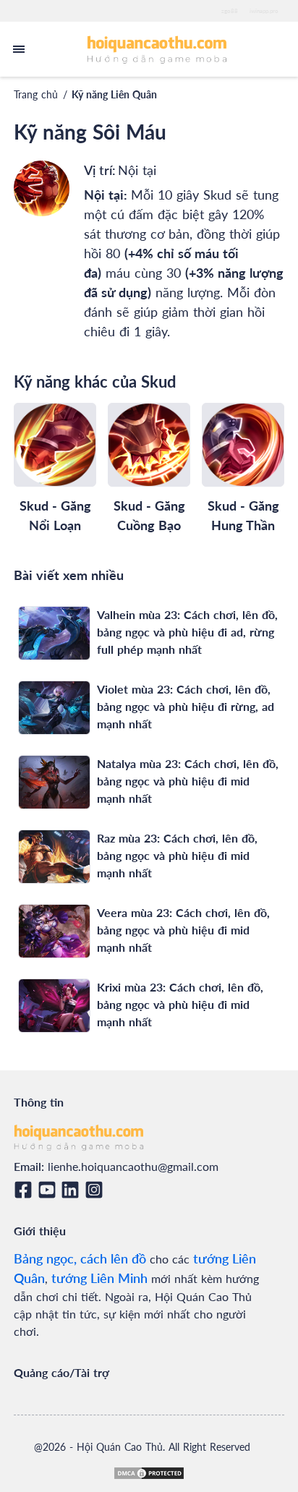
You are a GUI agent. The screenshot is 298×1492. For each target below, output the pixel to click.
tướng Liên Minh (99, 1278)
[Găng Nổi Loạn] (55, 445)
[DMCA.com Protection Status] (149, 1473)
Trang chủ (36, 94)
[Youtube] (49, 1189)
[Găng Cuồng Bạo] (149, 445)
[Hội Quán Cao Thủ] (157, 49)
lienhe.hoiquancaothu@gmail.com (133, 1166)
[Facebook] (26, 1189)
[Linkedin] (73, 1189)
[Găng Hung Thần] (243, 445)
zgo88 (229, 10)
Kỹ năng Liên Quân (114, 94)
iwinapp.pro (264, 10)
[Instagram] (96, 1189)
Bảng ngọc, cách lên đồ (80, 1258)
